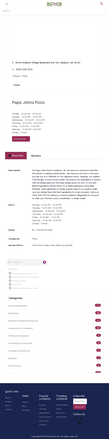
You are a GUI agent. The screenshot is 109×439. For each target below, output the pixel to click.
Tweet (16, 85)
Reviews (36, 155)
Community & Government (20, 343)
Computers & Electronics (19, 350)
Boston (42, 405)
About (8, 397)
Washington (44, 413)
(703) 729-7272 (24, 69)
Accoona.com (54, 436)
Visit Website (20, 139)
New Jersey (61, 417)
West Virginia (62, 405)
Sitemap (26, 410)
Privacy (8, 401)
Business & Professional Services (23, 320)
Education (12, 358)
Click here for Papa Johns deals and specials (52, 245)
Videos (25, 402)
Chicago (42, 409)
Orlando (42, 424)
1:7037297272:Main (43, 230)
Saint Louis (44, 420)
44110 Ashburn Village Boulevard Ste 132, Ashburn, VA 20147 (47, 62)
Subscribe (79, 407)
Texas (58, 409)
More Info (17, 155)
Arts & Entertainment (17, 305)
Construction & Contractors (20, 328)
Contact (8, 409)
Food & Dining (14, 365)
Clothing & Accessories (18, 335)
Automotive (13, 313)
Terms (8, 405)
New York (60, 413)
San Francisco (45, 417)
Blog (24, 406)
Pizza (24, 76)
